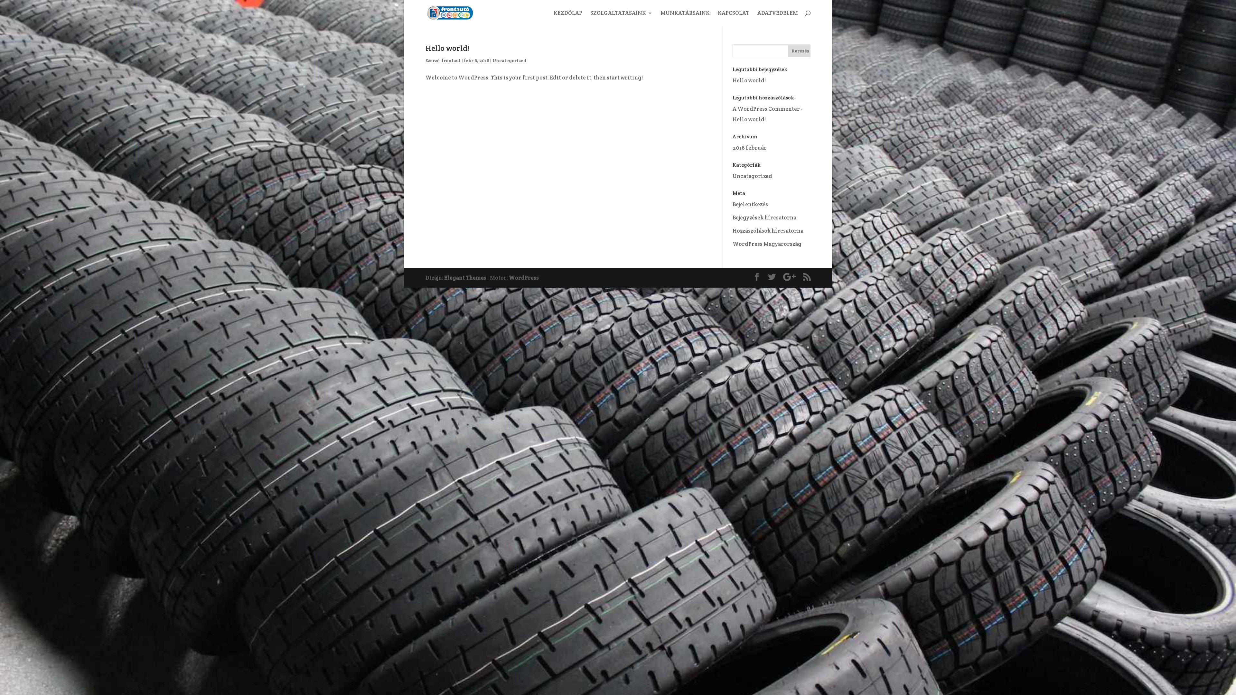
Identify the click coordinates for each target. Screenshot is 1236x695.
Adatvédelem (777, 13)
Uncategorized (509, 60)
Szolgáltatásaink (618, 13)
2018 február (750, 147)
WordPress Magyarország (767, 243)
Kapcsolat (733, 13)
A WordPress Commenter (766, 108)
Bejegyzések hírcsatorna (764, 217)
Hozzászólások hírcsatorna (768, 230)
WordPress (524, 277)
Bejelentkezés (750, 204)
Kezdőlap (568, 13)
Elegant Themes (465, 277)
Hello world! (447, 48)
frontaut (451, 60)
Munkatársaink (685, 13)
